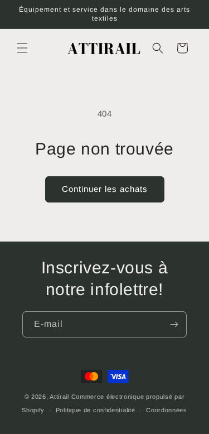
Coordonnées (166, 410)
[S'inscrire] (174, 324)
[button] (22, 48)
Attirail (59, 396)
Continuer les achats (105, 189)
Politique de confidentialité (95, 410)
